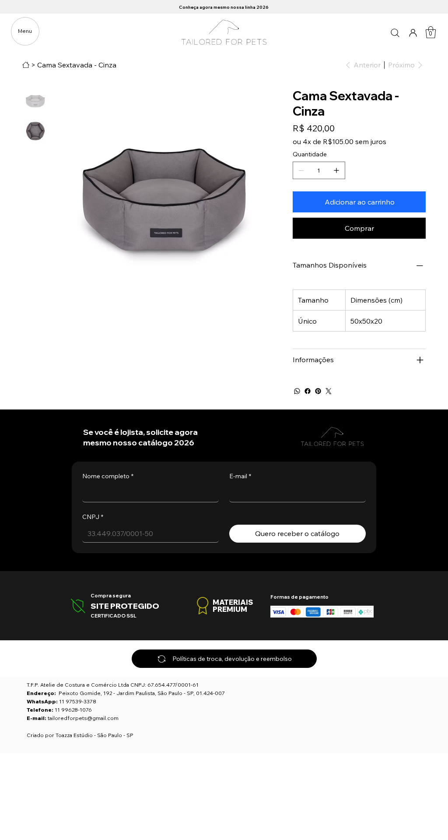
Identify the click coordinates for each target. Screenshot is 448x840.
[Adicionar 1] (336, 170)
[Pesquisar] (395, 32)
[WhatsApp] (297, 391)
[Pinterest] (318, 391)
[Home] (25, 64)
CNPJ (92, 517)
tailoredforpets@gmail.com (83, 718)
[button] (431, 32)
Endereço (40, 693)
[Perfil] (413, 32)
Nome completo (107, 476)
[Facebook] (307, 391)
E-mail (240, 476)
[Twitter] (328, 391)
